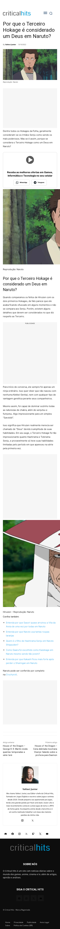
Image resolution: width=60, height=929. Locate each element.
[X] (32, 820)
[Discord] (5, 834)
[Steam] (27, 820)
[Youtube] (47, 834)
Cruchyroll (11, 674)
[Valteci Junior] (30, 774)
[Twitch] (33, 834)
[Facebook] (12, 834)
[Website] (38, 820)
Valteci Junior (10, 44)
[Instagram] (22, 820)
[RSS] (26, 834)
